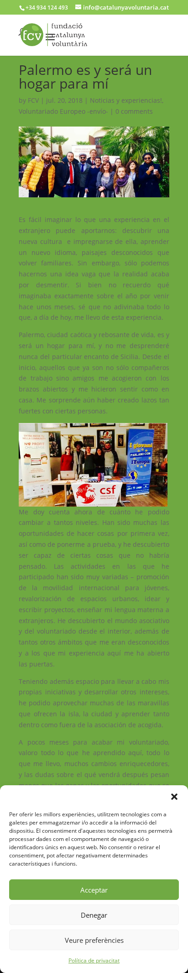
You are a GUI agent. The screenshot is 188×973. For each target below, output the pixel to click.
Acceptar (94, 889)
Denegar (94, 915)
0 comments (134, 111)
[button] (174, 796)
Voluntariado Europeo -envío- (63, 111)
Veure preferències (94, 940)
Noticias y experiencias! (126, 100)
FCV (33, 100)
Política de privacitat (94, 960)
